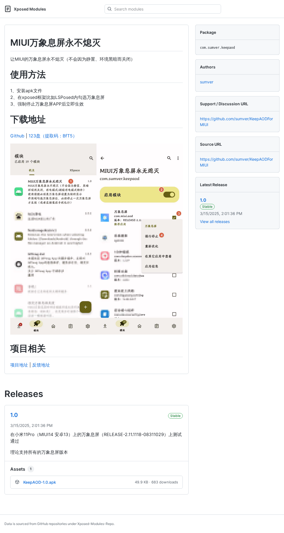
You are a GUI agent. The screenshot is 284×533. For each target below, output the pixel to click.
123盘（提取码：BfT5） (53, 136)
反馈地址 (41, 365)
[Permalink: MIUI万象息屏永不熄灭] (6, 43)
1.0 (203, 200)
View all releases (215, 221)
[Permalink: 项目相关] (6, 349)
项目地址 (19, 365)
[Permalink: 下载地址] (6, 120)
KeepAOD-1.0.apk (39, 482)
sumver (206, 82)
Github (17, 136)
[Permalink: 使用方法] (6, 74)
